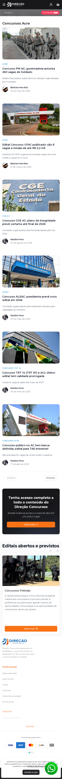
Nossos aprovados (9, 673)
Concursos (6, 690)
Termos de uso (8, 702)
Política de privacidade (11, 696)
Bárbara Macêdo (19, 87)
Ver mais (30, 726)
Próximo (50, 478)
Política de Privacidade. (38, 766)
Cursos (5, 685)
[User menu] (51, 4)
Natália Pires (17, 239)
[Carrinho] (58, 4)
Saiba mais (29, 524)
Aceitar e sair (31, 772)
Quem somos (8, 679)
